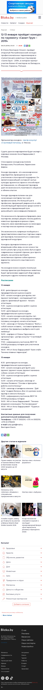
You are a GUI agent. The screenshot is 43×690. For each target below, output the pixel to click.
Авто (3, 658)
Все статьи (7, 615)
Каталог (13, 23)
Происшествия (6, 660)
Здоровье (25, 669)
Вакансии (26, 637)
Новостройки (27, 647)
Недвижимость (6, 655)
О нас (24, 630)
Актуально (25, 652)
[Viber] (27, 46)
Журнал (29, 23)
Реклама (25, 634)
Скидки (21, 23)
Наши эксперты (28, 643)
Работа (24, 660)
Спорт (24, 666)
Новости (4, 23)
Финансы (4, 652)
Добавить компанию (21, 604)
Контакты (4, 642)
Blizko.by (35, 682)
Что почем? (5, 671)
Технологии (5, 669)
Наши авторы (27, 640)
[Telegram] (25, 46)
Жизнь (3, 666)
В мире (24, 663)
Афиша (3, 663)
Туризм (24, 658)
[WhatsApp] (29, 46)
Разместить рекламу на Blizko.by (12, 612)
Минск (24, 655)
